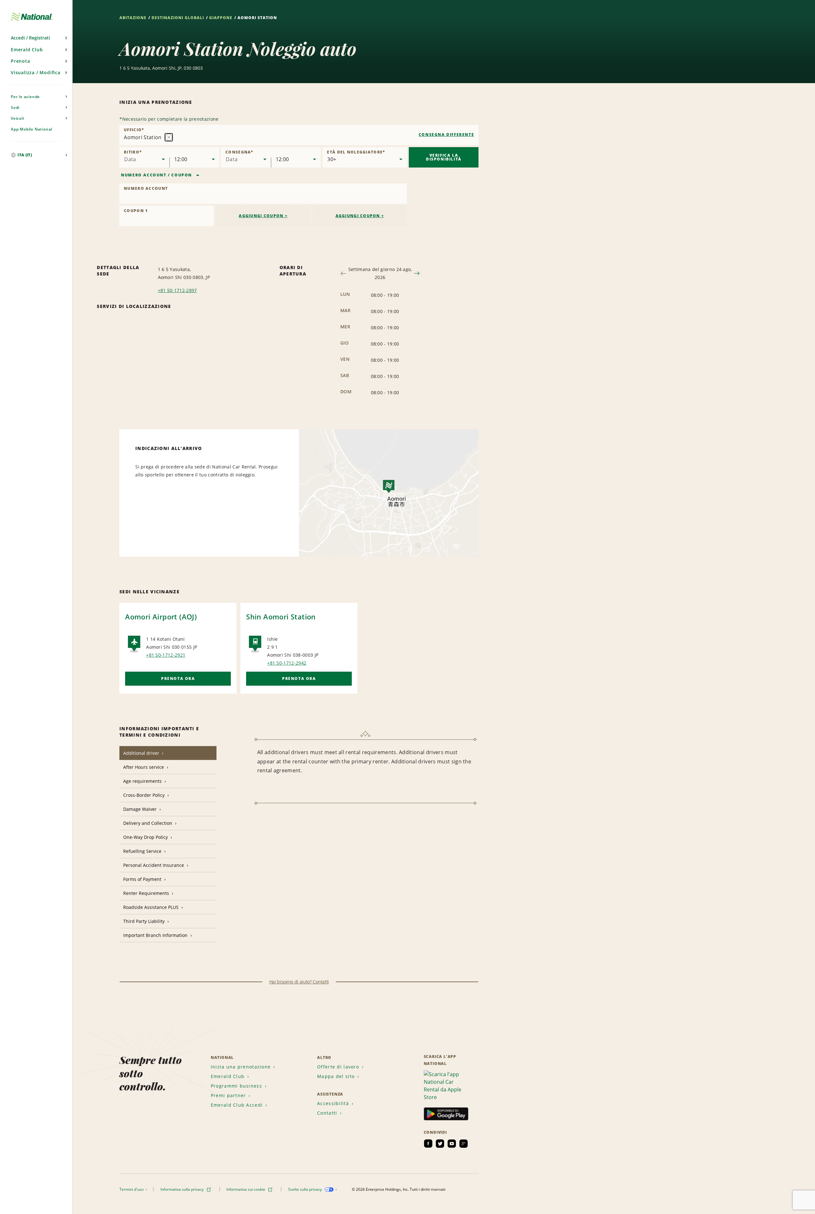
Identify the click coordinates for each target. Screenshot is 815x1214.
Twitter (440, 1143)
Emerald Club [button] (27, 49)
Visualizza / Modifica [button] (35, 72)
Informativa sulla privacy (182, 1189)
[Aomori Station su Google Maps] (388, 493)
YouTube (451, 1143)
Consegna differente (446, 134)
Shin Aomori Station (281, 616)
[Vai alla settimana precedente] (343, 273)
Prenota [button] (20, 61)
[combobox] (298, 135)
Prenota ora (178, 678)
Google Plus (463, 1143)
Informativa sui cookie (246, 1189)
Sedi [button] (15, 107)
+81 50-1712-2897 (177, 290)
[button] (36, 38)
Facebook (428, 1143)
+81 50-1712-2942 (286, 663)
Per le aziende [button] (25, 96)
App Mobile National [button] (31, 129)
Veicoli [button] (17, 118)
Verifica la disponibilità (444, 157)
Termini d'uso (132, 1189)
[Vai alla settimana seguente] (417, 273)
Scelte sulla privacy (305, 1189)
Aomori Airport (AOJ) (161, 616)
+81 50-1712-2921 (165, 655)
